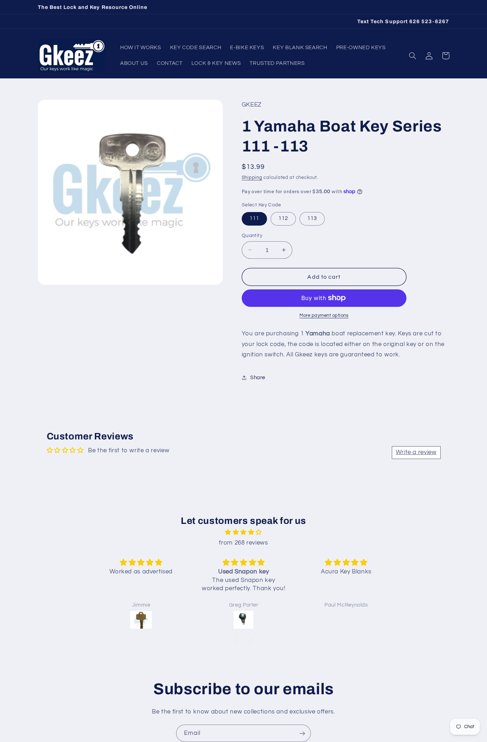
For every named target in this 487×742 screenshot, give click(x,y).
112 (283, 218)
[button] (413, 55)
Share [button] (257, 377)
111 (254, 218)
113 (312, 218)
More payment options (324, 315)
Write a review (416, 452)
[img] (243, 532)
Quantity (252, 235)
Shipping (252, 177)
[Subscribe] (302, 733)
